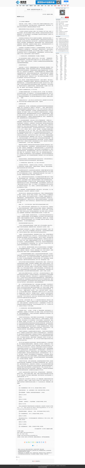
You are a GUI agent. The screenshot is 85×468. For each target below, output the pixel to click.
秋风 (56, 70)
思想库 (55, 5)
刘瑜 (65, 73)
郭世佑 (65, 66)
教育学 (42, 5)
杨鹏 (61, 65)
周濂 (56, 65)
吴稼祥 (65, 74)
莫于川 (61, 78)
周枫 (61, 71)
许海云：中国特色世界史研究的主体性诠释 (62, 42)
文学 (45, 5)
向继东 (65, 61)
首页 (17, 5)
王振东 (61, 68)
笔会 (62, 5)
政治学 (27, 5)
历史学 (49, 5)
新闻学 (39, 5)
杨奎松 (61, 64)
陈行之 (61, 55)
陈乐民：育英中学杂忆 (59, 27)
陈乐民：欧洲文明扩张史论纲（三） (61, 32)
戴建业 (61, 62)
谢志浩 (57, 79)
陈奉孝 (61, 66)
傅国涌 (61, 57)
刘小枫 (61, 70)
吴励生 (57, 77)
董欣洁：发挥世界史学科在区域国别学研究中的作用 (64, 41)
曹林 (65, 56)
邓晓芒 (65, 65)
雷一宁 (57, 71)
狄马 (65, 68)
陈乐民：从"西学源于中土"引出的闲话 (62, 31)
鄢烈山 (57, 57)
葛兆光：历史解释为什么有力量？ (61, 38)
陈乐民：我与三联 (59, 30)
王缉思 (57, 66)
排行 (68, 5)
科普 (65, 5)
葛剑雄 (57, 74)
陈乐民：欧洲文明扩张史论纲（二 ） (61, 34)
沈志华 (61, 61)
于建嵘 (61, 59)
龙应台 (57, 56)
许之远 (57, 75)
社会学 (35, 5)
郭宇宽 (61, 60)
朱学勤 (61, 77)
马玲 (56, 68)
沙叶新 (61, 73)
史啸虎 (61, 69)
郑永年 (65, 55)
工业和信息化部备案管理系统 (42, 466)
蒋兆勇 (65, 71)
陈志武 (65, 59)
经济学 (24, 5)
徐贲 (56, 60)
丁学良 (61, 56)
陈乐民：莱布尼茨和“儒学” (60, 23)
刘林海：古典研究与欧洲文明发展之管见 (62, 39)
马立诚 (65, 60)
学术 (20, 433)
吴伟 (56, 73)
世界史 (26, 433)
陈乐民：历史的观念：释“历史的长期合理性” (63, 25)
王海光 (65, 64)
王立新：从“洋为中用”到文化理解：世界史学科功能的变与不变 (65, 45)
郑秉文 (57, 78)
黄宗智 (57, 59)
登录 (35, 461)
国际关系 (31, 5)
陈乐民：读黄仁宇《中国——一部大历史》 (62, 24)
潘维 (65, 77)
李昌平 (65, 62)
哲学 (52, 5)
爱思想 (24, 2)
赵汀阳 (57, 62)
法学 (20, 5)
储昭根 (61, 74)
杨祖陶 (57, 61)
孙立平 (61, 79)
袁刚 (61, 75)
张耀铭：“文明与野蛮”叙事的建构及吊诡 (62, 44)
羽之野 (65, 78)
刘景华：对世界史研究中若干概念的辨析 (62, 48)
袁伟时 (57, 69)
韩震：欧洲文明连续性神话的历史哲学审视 (62, 49)
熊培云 (65, 69)
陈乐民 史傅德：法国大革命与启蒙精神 (62, 21)
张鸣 (56, 64)
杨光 (65, 79)
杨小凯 (65, 75)
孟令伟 (65, 70)
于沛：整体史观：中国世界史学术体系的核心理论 (63, 46)
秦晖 (56, 55)
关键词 (59, 5)
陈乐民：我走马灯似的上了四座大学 (61, 28)
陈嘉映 (65, 57)
